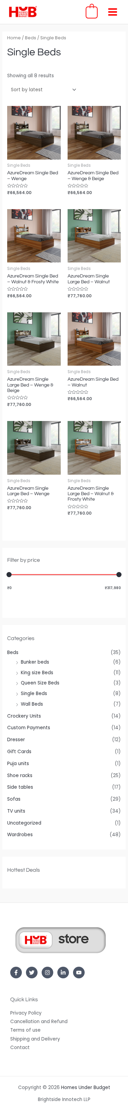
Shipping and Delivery (35, 1039)
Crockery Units (24, 716)
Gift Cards (19, 751)
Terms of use (25, 1030)
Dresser (16, 739)
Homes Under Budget (85, 1087)
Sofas (13, 799)
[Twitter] (32, 972)
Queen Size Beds (40, 683)
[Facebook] (16, 972)
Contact (20, 1047)
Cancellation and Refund (39, 1021)
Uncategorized (24, 823)
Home (14, 38)
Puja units (18, 763)
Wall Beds (32, 704)
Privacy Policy (26, 1013)
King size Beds (37, 672)
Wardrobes (20, 834)
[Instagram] (47, 972)
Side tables (20, 787)
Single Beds (34, 693)
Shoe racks (19, 775)
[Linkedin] (63, 972)
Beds (12, 652)
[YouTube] (79, 972)
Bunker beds (35, 662)
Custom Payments (28, 727)
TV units (16, 811)
